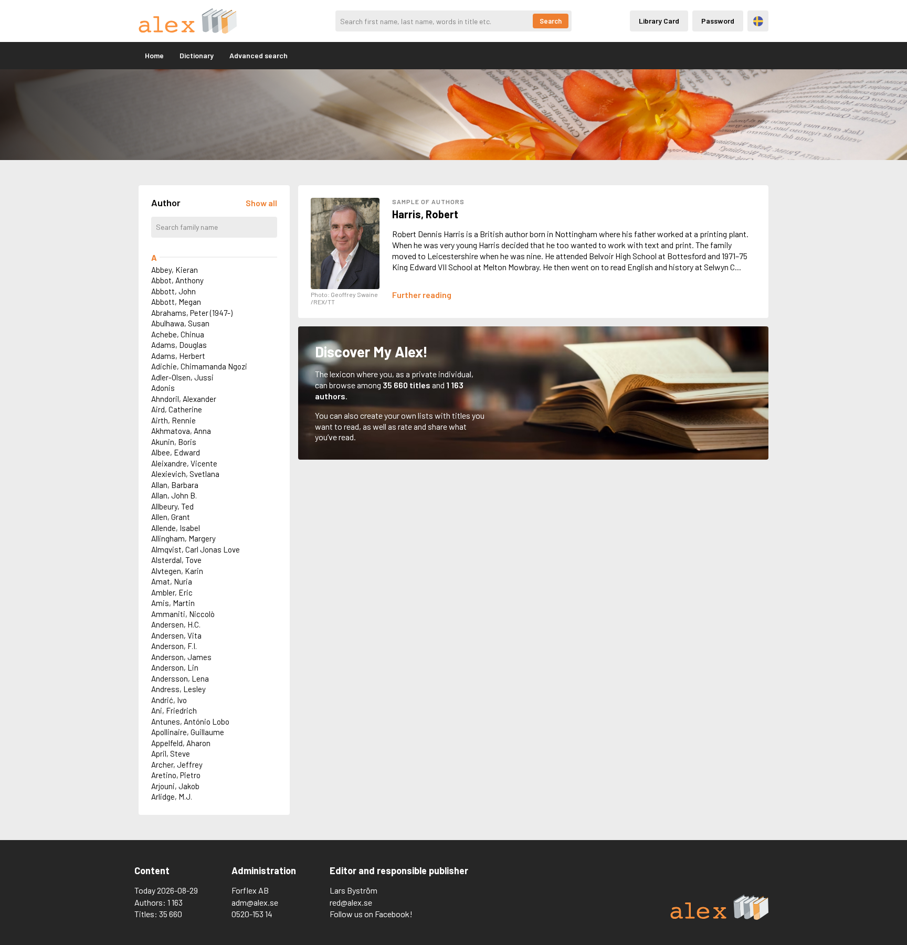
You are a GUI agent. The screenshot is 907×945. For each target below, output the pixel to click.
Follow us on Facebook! (371, 914)
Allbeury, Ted (172, 506)
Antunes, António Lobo (190, 721)
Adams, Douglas (179, 344)
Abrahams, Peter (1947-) (192, 312)
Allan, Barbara (174, 485)
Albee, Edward (175, 452)
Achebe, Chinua (177, 334)
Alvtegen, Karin (177, 571)
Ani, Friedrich (174, 710)
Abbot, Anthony (177, 280)
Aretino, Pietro (176, 775)
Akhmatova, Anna (181, 431)
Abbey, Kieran (174, 269)
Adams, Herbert (178, 355)
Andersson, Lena (180, 678)
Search (551, 21)
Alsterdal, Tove (176, 560)
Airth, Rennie (173, 420)
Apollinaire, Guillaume (187, 732)
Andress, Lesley (178, 689)
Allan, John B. (174, 495)
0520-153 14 (251, 914)
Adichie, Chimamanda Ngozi (199, 366)
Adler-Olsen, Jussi (182, 377)
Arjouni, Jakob (175, 786)
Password (717, 20)
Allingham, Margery (183, 538)
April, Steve (170, 753)
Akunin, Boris (173, 442)
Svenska (758, 21)
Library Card (659, 20)
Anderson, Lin (174, 667)
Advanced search (258, 55)
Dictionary (197, 55)
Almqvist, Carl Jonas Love (195, 549)
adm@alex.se (254, 902)
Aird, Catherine (176, 409)
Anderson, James (181, 657)
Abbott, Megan (176, 301)
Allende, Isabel (175, 528)
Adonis (163, 387)
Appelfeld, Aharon (180, 743)
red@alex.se (351, 902)
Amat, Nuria (171, 581)
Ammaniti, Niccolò (183, 614)
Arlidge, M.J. (171, 796)
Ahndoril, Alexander (183, 399)
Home (154, 55)
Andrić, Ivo (169, 700)
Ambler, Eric (172, 592)
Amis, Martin (173, 603)
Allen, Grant (170, 517)
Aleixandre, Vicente (184, 463)
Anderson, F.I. (174, 646)
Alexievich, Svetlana (185, 474)
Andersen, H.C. (176, 624)
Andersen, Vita (176, 635)
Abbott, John (173, 291)
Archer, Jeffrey (177, 764)
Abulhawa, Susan (180, 323)
